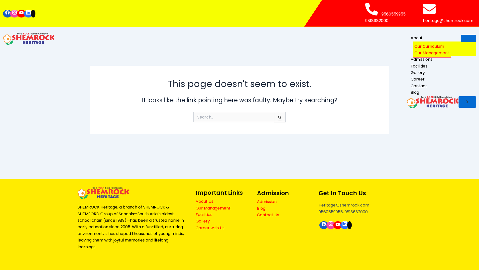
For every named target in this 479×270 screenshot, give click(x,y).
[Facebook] (7, 14)
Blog (415, 92)
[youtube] (21, 14)
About (417, 38)
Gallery (418, 73)
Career (418, 79)
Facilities (419, 66)
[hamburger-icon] (468, 38)
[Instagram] (14, 14)
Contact (419, 86)
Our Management (431, 53)
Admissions (421, 59)
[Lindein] (28, 14)
